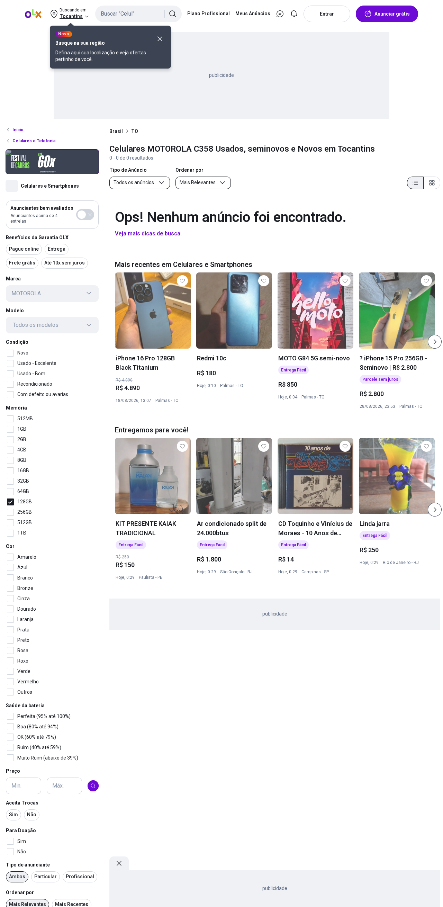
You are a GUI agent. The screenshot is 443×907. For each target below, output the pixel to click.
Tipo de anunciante (28, 865)
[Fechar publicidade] (119, 863)
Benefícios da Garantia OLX (37, 237)
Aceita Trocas (22, 803)
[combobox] (138, 14)
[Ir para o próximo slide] (435, 342)
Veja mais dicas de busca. (148, 233)
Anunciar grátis (392, 14)
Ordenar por (20, 892)
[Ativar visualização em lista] (415, 183)
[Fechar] (159, 38)
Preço (13, 771)
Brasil (116, 131)
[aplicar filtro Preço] (93, 785)
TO (134, 131)
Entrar (327, 14)
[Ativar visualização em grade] (432, 183)
